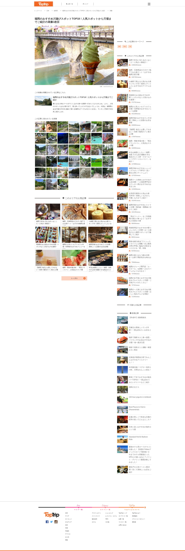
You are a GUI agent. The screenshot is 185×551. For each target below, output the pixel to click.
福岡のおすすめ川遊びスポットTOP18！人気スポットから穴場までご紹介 (83, 10)
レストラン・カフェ (111, 516)
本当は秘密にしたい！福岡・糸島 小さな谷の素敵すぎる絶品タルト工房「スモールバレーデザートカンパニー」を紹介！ (140, 156)
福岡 (119, 46)
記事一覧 (70, 4)
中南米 (67, 531)
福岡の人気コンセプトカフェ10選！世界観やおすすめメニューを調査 (140, 109)
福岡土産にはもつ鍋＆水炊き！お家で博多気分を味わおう (140, 257)
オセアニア (68, 522)
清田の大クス (134, 387)
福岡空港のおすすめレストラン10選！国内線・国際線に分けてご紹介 (140, 207)
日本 (48, 10)
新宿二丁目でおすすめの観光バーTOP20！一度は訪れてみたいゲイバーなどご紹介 (140, 379)
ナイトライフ (96, 516)
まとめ (67, 537)
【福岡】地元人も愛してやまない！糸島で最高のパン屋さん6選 (140, 132)
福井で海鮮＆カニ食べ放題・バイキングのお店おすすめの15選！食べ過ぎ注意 (140, 339)
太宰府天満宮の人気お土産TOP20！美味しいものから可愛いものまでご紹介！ (139, 196)
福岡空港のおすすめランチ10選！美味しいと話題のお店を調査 (140, 120)
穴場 (130, 46)
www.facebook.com (108, 86)
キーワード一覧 (123, 516)
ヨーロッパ (68, 519)
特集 (66, 540)
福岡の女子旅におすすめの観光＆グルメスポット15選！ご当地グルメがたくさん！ (140, 280)
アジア (67, 516)
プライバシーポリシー (138, 519)
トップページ (38, 10)
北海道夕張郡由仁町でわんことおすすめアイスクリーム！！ (140, 359)
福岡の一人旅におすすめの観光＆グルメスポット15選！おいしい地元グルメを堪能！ (140, 292)
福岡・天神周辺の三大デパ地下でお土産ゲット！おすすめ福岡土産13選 (140, 72)
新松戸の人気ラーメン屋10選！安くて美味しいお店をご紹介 (140, 469)
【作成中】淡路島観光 (137, 317)
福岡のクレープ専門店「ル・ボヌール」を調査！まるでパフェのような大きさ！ (140, 269)
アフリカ (67, 534)
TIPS (106, 519)
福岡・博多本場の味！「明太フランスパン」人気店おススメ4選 (140, 143)
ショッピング (109, 513)
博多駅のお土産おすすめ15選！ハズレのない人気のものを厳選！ (140, 97)
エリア (86, 4)
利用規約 (134, 516)
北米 (66, 525)
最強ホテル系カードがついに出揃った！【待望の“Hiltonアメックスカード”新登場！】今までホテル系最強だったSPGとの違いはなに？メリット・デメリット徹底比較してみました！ (140, 454)
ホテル (94, 522)
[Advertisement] (134, 27)
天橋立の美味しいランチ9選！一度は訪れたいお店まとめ (140, 330)
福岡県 (56, 10)
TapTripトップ (123, 513)
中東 (66, 528)
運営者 (134, 522)
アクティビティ (96, 513)
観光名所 (94, 519)
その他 (107, 522)
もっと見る (74, 278)
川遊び (124, 46)
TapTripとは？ (136, 513)
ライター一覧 (122, 522)
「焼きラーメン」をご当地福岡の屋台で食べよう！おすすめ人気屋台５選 (140, 218)
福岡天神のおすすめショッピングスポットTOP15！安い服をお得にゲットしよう (140, 170)
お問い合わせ (122, 525)
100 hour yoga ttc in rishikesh (140, 397)
